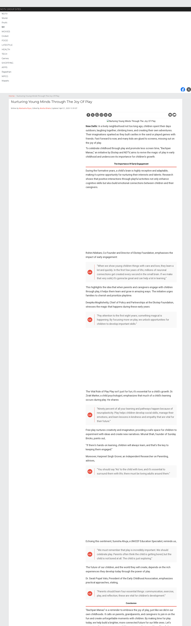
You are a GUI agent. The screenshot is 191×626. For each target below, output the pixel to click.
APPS (4, 67)
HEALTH (6, 49)
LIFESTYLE (7, 45)
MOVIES (6, 31)
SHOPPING (7, 63)
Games (5, 58)
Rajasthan (6, 72)
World (4, 18)
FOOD (5, 40)
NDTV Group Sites (10, 9)
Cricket (5, 36)
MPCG (5, 76)
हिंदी (3, 27)
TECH (4, 54)
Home (12, 96)
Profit (4, 22)
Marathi (5, 81)
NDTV (5, 13)
